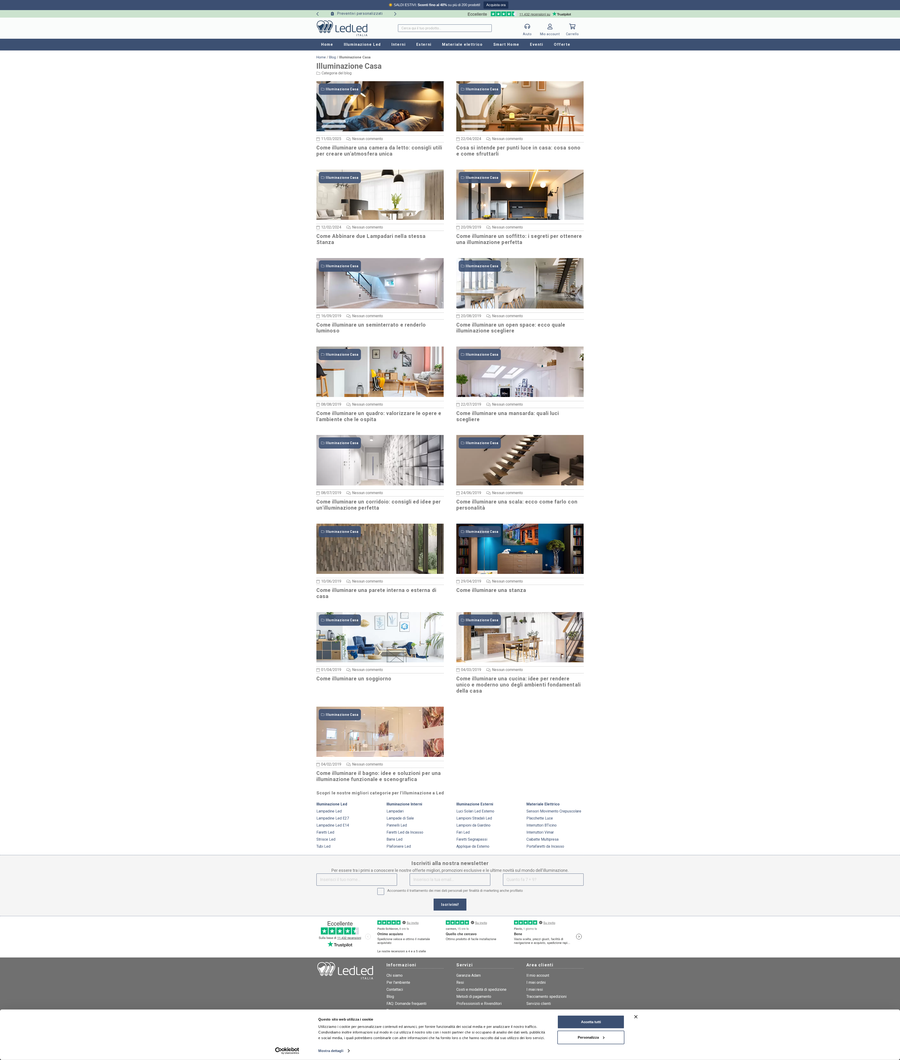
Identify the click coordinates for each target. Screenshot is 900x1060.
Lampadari (395, 811)
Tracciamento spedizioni (546, 996)
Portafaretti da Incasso (545, 846)
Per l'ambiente (398, 982)
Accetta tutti (591, 1022)
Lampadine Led (329, 811)
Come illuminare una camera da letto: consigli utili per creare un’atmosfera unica (379, 151)
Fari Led (463, 832)
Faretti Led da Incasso (404, 832)
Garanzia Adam (468, 975)
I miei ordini (536, 982)
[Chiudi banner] (636, 1016)
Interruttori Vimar (540, 832)
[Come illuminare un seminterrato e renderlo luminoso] (380, 307)
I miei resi (534, 989)
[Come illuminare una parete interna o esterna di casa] (380, 572)
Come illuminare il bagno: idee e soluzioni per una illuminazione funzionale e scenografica (378, 776)
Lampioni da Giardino (473, 825)
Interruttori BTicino (541, 825)
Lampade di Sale (400, 818)
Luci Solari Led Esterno (475, 811)
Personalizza (588, 1037)
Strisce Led (325, 839)
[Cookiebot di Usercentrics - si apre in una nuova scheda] (287, 1050)
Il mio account (537, 975)
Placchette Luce (539, 818)
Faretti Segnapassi (471, 839)
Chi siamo (394, 975)
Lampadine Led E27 (332, 818)
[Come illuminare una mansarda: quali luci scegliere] (520, 395)
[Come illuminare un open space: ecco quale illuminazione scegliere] (520, 307)
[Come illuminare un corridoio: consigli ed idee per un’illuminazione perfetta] (380, 483)
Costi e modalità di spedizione (481, 989)
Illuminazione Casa (342, 89)
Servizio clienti (538, 1003)
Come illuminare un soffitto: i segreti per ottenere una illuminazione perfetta (519, 239)
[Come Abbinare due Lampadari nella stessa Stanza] (380, 218)
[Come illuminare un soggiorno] (380, 660)
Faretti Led (325, 832)
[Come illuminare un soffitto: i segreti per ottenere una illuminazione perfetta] (520, 218)
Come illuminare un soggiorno (353, 679)
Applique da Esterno (472, 846)
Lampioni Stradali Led (474, 818)
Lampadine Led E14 (332, 825)
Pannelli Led (396, 825)
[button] (383, 44)
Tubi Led (323, 846)
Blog (332, 57)
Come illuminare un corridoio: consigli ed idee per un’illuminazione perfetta (378, 505)
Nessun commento (367, 139)
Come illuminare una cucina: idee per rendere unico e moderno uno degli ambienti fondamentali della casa (518, 685)
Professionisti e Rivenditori (479, 1003)
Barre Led (394, 839)
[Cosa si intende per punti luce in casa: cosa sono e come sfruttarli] (520, 129)
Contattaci (394, 989)
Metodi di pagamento (473, 996)
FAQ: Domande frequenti (406, 1003)
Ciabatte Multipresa (542, 839)
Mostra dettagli (330, 1051)
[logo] (342, 28)
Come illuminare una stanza (491, 590)
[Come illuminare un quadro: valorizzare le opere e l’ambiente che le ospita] (380, 395)
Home (321, 57)
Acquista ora (496, 5)
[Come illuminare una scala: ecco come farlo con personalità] (520, 483)
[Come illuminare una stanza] (520, 572)
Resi (460, 982)
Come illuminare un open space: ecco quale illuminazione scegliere (510, 328)
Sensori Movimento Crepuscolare (553, 811)
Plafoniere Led (398, 846)
